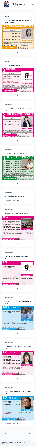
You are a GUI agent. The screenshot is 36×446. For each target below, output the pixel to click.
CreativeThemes (7, 444)
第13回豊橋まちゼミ (9, 16)
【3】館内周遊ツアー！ (13, 65)
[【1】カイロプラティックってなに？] (18, 168)
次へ (30, 433)
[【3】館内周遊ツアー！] (18, 80)
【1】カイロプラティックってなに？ (18, 153)
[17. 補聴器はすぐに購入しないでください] (18, 363)
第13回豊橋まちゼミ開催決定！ (16, 196)
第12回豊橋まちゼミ (9, 209)
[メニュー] (33, 4)
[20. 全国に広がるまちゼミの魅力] (18, 228)
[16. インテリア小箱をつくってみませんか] (18, 408)
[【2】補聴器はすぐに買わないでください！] (18, 125)
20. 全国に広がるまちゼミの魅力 (16, 213)
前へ (6, 433)
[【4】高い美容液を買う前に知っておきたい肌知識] (18, 37)
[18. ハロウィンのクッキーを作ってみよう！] (18, 318)
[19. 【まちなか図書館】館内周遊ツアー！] (18, 273)
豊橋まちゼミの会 (21, 4)
